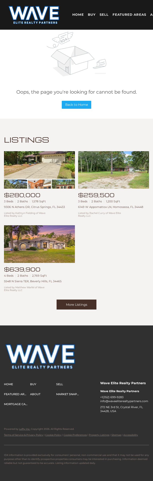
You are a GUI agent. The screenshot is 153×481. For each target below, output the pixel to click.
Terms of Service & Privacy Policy (23, 434)
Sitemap (116, 434)
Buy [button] (92, 15)
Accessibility (130, 434)
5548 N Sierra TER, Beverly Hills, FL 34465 (33, 281)
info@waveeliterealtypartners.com (124, 401)
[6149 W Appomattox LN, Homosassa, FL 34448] (113, 170)
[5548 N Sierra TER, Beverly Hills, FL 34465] (39, 244)
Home (78, 15)
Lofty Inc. (24, 428)
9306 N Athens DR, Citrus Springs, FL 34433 (34, 207)
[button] (34, 15)
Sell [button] (104, 15)
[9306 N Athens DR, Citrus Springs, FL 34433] (39, 170)
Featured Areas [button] (129, 15)
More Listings (76, 305)
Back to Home (76, 105)
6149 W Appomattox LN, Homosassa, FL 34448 (110, 207)
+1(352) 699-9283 (112, 397)
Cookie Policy (53, 434)
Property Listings (99, 434)
